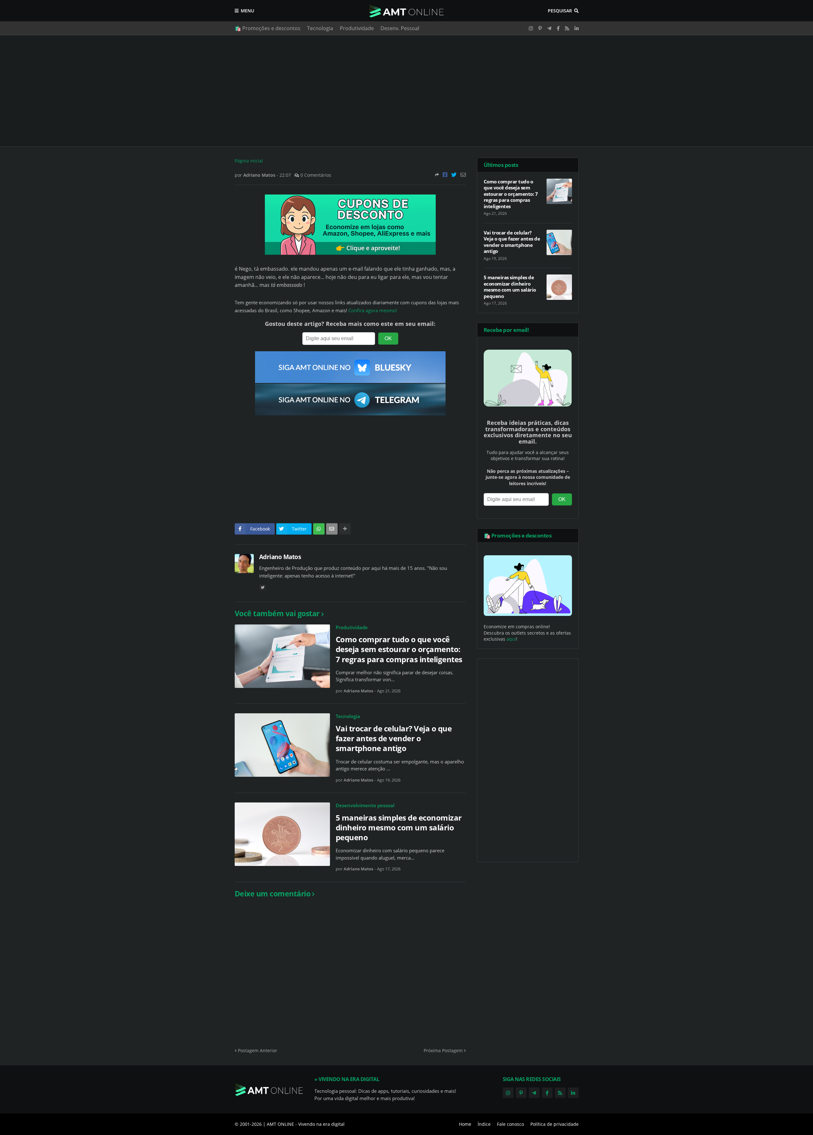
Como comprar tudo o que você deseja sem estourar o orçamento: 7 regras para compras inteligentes (399, 649)
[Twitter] (454, 174)
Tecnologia (320, 28)
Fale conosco (510, 1124)
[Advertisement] (407, 90)
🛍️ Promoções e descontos (267, 28)
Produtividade (357, 28)
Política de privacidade (554, 1124)
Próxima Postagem (443, 1050)
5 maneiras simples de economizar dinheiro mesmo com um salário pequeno (399, 827)
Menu (247, 11)
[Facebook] (445, 174)
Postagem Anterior (257, 1050)
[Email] (463, 174)
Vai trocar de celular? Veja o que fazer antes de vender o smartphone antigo (394, 738)
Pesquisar (560, 11)
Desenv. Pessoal (399, 28)
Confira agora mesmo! (372, 310)
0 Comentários (315, 175)
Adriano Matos (280, 557)
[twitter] (262, 587)
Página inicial (249, 161)
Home (465, 1124)
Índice (484, 1124)
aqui (511, 639)
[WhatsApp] (319, 529)
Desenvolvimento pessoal (365, 805)
